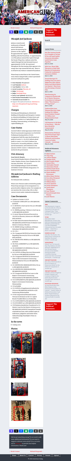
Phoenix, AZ (27, 89)
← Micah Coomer (14, 28)
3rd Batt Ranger (50, 260)
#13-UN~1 (15, 231)
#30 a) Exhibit (16, 286)
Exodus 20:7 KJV (50, 233)
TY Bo (47, 217)
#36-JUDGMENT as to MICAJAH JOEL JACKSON (26, 303)
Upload (56, 455)
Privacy (39, 455)
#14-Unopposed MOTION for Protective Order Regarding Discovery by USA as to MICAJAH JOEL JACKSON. (26, 235)
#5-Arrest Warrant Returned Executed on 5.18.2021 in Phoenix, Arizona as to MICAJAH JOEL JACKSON (25, 216)
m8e (46, 204)
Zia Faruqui (20, 91)
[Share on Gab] (26, 32)
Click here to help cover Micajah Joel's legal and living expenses (26, 104)
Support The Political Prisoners (51, 32)
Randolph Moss (21, 93)
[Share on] (31, 32)
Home (17, 22)
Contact (31, 455)
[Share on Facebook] (21, 32)
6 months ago (56, 257)
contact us (18, 443)
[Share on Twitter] (16, 32)
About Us (23, 455)
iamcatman (49, 242)
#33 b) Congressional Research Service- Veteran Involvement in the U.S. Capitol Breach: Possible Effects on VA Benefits (24, 297)
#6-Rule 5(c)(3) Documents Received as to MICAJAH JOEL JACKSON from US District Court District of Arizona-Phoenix (26, 223)
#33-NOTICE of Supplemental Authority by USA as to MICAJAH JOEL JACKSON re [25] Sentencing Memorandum (25, 290)
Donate (53, 22)
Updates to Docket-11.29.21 (20, 199)
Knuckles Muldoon (51, 283)
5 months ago (53, 240)
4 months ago (52, 230)
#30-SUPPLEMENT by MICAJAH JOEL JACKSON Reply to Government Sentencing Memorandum (26, 282)
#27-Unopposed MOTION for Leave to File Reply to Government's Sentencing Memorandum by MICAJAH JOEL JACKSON (25, 275)
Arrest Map (44, 22)
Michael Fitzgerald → (36, 28)
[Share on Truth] (11, 32)
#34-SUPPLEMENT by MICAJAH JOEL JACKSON (26, 301)
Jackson (23, 85)
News (35, 22)
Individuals (26, 22)
